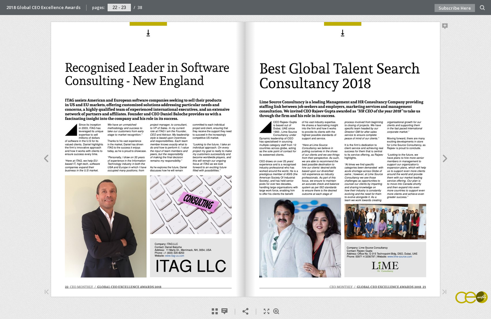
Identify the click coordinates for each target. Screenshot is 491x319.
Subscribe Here (455, 8)
